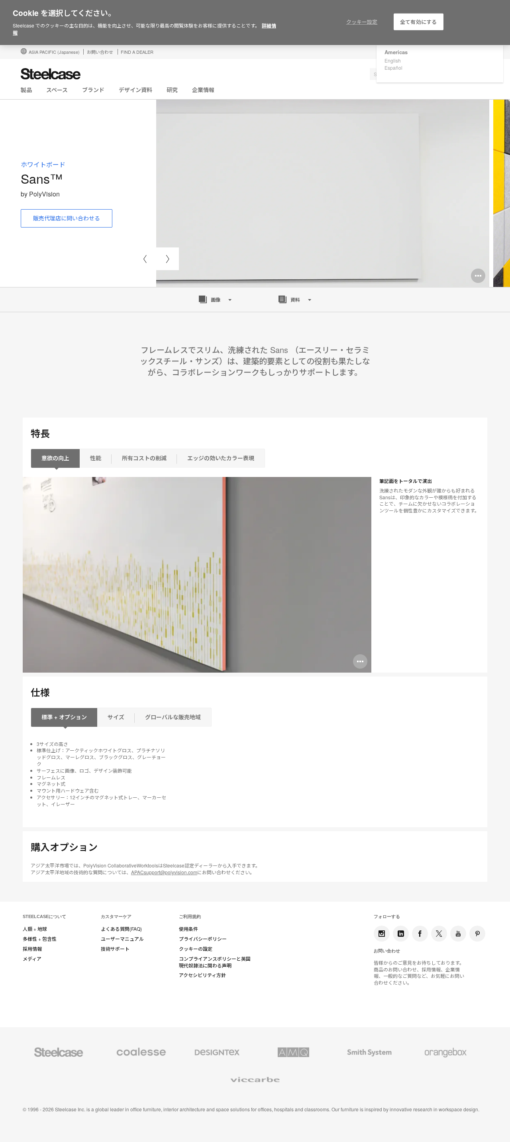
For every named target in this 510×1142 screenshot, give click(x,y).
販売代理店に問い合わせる (66, 218)
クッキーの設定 (195, 949)
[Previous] (144, 258)
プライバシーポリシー (203, 939)
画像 (215, 299)
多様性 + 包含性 (40, 939)
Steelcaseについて (44, 916)
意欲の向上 (55, 458)
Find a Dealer (137, 52)
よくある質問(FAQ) (121, 929)
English (392, 60)
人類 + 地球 (35, 929)
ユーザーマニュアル (122, 939)
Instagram (382, 934)
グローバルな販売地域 (173, 717)
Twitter (439, 934)
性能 (95, 458)
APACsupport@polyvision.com (164, 872)
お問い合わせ (100, 52)
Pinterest (477, 934)
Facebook (420, 934)
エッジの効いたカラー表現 (220, 458)
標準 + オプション (64, 717)
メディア (32, 959)
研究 (172, 90)
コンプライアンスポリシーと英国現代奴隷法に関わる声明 (215, 962)
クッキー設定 (362, 22)
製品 (26, 90)
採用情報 (32, 949)
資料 (295, 299)
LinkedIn (401, 934)
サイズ (116, 717)
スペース (57, 90)
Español (393, 67)
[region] (255, 22)
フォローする (387, 916)
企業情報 (203, 90)
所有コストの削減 (144, 458)
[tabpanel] (322, 193)
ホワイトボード (43, 164)
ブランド (93, 90)
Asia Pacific (54, 52)
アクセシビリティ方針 (202, 975)
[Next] (167, 258)
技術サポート (115, 949)
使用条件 (188, 929)
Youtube (458, 934)
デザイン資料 (135, 90)
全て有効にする (418, 22)
